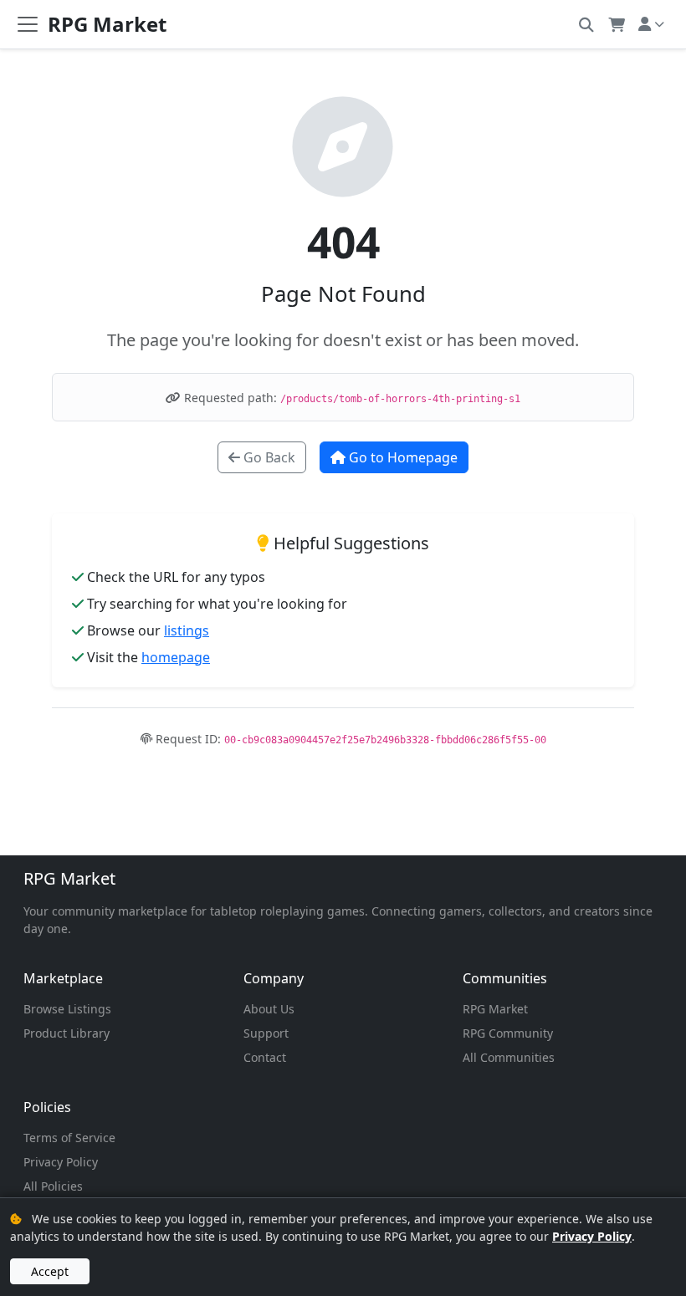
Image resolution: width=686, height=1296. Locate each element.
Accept (50, 1271)
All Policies (53, 1186)
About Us (268, 1009)
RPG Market (69, 878)
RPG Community (508, 1033)
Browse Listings (67, 1009)
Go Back (267, 457)
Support (266, 1033)
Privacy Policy (60, 1162)
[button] (586, 23)
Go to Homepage (402, 457)
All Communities (509, 1057)
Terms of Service (69, 1137)
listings (186, 630)
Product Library (66, 1033)
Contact (264, 1057)
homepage (175, 657)
